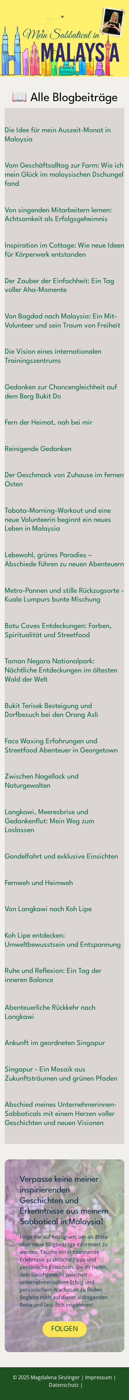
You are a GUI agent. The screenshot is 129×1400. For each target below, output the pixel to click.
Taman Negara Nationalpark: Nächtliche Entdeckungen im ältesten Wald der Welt (61, 670)
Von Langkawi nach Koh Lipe (48, 909)
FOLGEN (64, 1329)
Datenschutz (64, 1384)
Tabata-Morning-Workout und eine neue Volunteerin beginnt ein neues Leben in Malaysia (58, 520)
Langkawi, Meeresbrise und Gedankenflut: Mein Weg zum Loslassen (49, 821)
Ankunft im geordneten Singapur (55, 1043)
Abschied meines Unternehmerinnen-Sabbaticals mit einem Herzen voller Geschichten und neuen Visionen (61, 1114)
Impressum (98, 1377)
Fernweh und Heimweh (39, 883)
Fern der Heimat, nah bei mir (48, 422)
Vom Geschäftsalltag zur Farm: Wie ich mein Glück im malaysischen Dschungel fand (64, 174)
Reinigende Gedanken (38, 449)
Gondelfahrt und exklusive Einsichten (61, 856)
